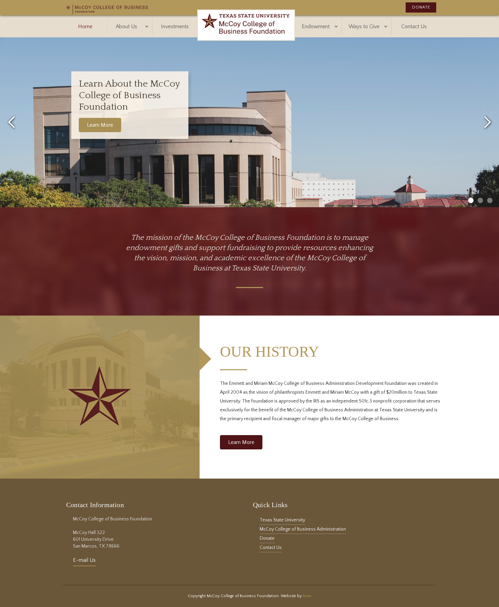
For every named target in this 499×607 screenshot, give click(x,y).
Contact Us (414, 26)
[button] (130, 26)
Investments (175, 26)
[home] (246, 26)
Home (85, 26)
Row (307, 596)
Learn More (100, 125)
